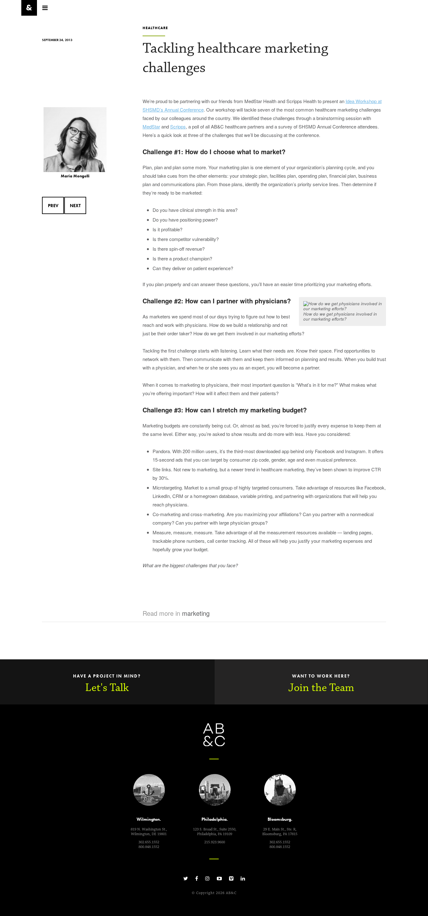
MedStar (151, 126)
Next (75, 205)
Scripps (178, 126)
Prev (53, 205)
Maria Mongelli (75, 176)
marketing (196, 613)
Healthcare (155, 27)
